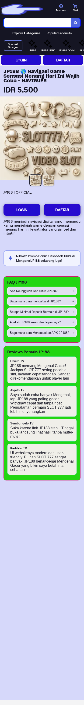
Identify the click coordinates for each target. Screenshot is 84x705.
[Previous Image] (3, 139)
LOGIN (21, 60)
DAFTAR (63, 60)
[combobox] (37, 22)
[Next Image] (80, 139)
